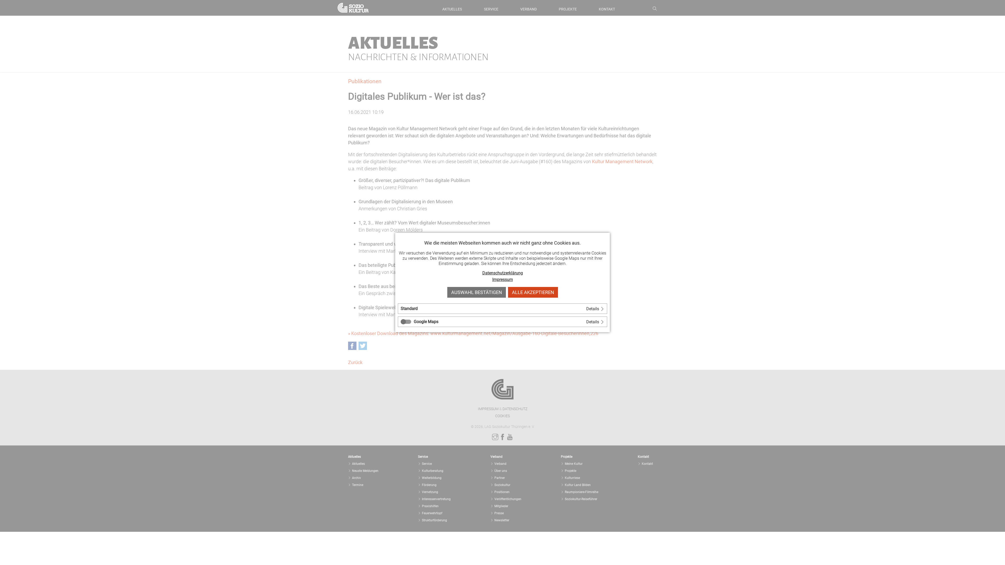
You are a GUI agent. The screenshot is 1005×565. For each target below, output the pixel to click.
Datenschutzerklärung (502, 272)
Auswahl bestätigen (476, 292)
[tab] (502, 308)
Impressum (502, 279)
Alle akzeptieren (533, 292)
